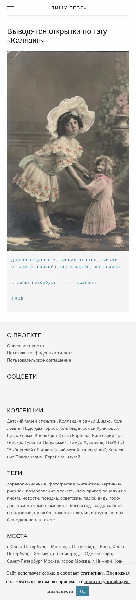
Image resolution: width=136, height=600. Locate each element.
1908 (17, 298)
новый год (80, 505)
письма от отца (78, 259)
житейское (88, 483)
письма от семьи (71, 512)
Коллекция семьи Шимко (85, 420)
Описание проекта (26, 345)
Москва (51, 561)
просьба (47, 266)
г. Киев (103, 546)
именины (57, 505)
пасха (89, 498)
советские (70, 498)
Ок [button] (82, 591)
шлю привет (108, 266)
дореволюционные (33, 259)
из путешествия (107, 512)
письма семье (31, 505)
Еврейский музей (62, 456)
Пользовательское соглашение (39, 359)
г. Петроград (81, 546)
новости (30, 498)
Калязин (86, 282)
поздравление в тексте (49, 490)
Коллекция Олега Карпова (62, 435)
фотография (75, 266)
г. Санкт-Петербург (33, 282)
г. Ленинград (66, 553)
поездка (49, 498)
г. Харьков (40, 553)
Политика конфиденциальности (40, 353)
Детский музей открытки (32, 420)
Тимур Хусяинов (86, 442)
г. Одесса (90, 553)
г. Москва (56, 546)
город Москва (76, 561)
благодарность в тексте (31, 519)
